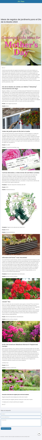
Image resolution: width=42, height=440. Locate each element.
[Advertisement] (21, 10)
